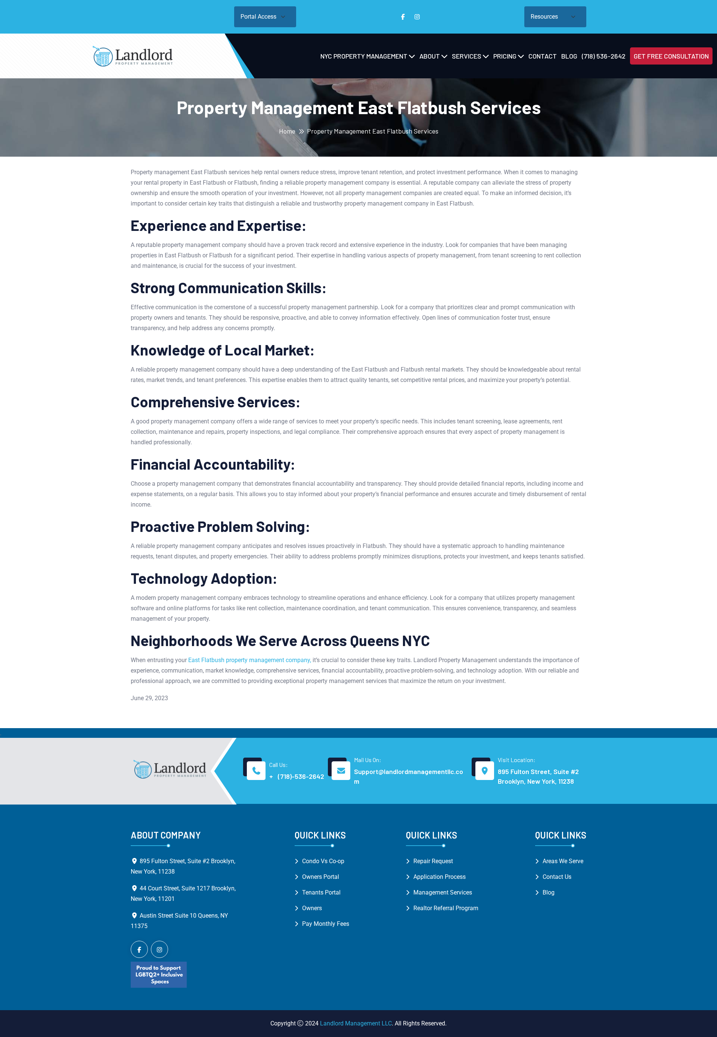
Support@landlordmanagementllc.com (408, 776)
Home (287, 131)
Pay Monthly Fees (325, 923)
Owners (312, 908)
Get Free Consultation (671, 56)
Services (466, 56)
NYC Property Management (363, 56)
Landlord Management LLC (356, 1023)
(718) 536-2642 (604, 56)
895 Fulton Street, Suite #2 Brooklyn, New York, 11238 (538, 776)
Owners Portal (320, 876)
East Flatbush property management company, (249, 660)
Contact (542, 56)
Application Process (439, 876)
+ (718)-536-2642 (296, 776)
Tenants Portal (321, 892)
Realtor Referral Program (445, 908)
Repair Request (433, 861)
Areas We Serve (563, 861)
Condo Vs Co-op (323, 861)
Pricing (504, 56)
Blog (569, 56)
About (429, 56)
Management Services (442, 892)
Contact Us (557, 876)
